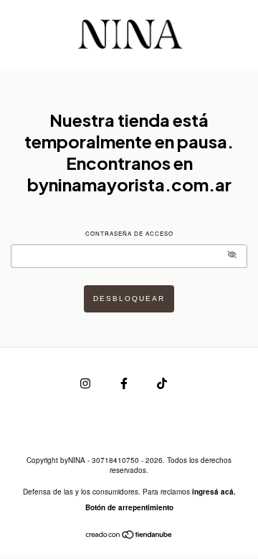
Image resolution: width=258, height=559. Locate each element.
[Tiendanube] (129, 536)
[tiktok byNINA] (162, 382)
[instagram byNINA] (86, 382)
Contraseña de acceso (129, 233)
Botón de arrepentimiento (129, 507)
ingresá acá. (214, 492)
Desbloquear (129, 298)
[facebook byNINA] (125, 382)
